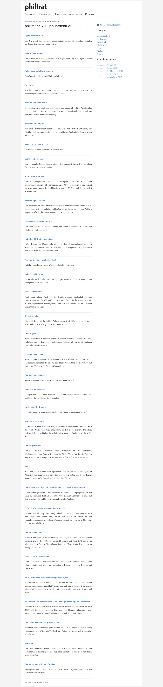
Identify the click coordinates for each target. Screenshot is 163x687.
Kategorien (45, 14)
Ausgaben (60, 14)
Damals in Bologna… (34, 159)
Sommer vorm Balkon (34, 421)
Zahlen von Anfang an (34, 124)
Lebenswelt (101, 41)
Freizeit (100, 54)
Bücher (100, 51)
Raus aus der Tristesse (35, 389)
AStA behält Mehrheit (34, 176)
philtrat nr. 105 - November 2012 (110, 71)
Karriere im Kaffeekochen (36, 103)
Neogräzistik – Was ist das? (37, 144)
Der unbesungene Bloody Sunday (40, 664)
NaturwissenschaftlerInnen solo (39, 71)
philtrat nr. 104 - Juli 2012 (107, 74)
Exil (26, 466)
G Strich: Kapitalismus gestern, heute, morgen (45, 508)
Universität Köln (103, 35)
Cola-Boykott (31, 333)
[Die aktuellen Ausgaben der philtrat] (36, 10)
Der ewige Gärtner (33, 445)
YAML (47, 682)
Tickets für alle (31, 316)
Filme (99, 48)
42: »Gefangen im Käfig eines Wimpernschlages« (46, 577)
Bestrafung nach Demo (35, 201)
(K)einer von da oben (34, 354)
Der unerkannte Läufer (35, 375)
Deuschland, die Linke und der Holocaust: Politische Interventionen (55, 487)
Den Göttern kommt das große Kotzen (42, 622)
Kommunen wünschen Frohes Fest (40, 260)
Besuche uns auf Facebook (110, 24)
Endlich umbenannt (33, 292)
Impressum (28, 682)
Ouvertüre (29, 85)
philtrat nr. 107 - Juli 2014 (107, 64)
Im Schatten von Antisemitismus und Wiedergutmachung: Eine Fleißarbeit (57, 602)
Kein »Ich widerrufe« (34, 274)
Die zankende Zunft (33, 532)
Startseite (30, 14)
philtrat (27, 21)
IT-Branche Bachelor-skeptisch (38, 221)
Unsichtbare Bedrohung (35, 407)
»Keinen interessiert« (34, 53)
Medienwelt (101, 45)
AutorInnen (75, 14)
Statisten (29, 643)
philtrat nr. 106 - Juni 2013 (107, 68)
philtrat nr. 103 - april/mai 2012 (109, 77)
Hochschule (101, 38)
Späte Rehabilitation (34, 36)
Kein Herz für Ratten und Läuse (39, 239)
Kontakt (89, 14)
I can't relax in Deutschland (37, 557)
